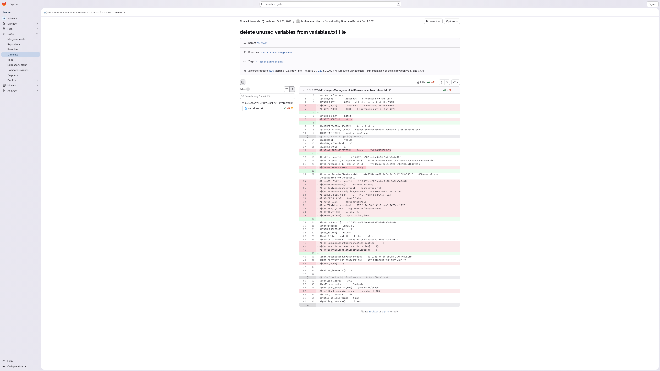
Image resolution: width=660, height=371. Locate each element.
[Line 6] (303, 116)
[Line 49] (303, 274)
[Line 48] (303, 270)
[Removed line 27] (303, 191)
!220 (320, 70)
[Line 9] (303, 130)
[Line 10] (303, 133)
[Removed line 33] (303, 212)
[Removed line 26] (303, 188)
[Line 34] (311, 270)
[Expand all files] (441, 82)
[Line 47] (303, 267)
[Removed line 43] (303, 250)
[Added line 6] (311, 123)
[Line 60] (303, 294)
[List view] (286, 89)
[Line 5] (311, 116)
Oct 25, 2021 (284, 21)
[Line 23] (303, 174)
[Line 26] (311, 229)
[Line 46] (311, 298)
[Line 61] (303, 298)
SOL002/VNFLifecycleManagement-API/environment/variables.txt (347, 90)
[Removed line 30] (303, 202)
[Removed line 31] (303, 205)
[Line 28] (311, 236)
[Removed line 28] (303, 195)
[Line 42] (311, 281)
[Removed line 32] (303, 209)
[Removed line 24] (303, 181)
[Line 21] (303, 164)
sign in (385, 311)
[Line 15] (303, 140)
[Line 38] (303, 233)
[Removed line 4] (303, 106)
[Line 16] (303, 143)
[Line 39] (303, 236)
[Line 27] (311, 233)
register (373, 311)
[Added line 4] (311, 112)
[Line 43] (311, 284)
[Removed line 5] (303, 109)
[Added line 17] (311, 154)
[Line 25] (311, 226)
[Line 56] (303, 281)
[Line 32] (311, 260)
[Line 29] (311, 239)
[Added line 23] (311, 219)
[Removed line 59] (303, 291)
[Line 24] (311, 222)
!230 (271, 70)
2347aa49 (261, 42)
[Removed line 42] (303, 246)
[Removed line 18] (303, 150)
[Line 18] (311, 157)
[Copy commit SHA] (263, 21)
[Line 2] (303, 99)
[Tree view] (292, 89)
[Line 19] (303, 157)
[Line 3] (303, 102)
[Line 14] (311, 140)
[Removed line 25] (303, 185)
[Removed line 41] (303, 243)
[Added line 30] (311, 253)
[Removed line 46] (303, 264)
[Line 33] (311, 267)
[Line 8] (303, 126)
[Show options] (456, 90)
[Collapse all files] (447, 82)
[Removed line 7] (303, 119)
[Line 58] (303, 288)
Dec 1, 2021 (368, 21)
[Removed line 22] (303, 167)
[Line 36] (303, 226)
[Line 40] (303, 239)
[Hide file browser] (242, 82)
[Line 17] (303, 147)
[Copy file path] (390, 90)
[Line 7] (311, 126)
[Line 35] (303, 222)
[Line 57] (303, 284)
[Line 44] (303, 257)
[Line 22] (311, 174)
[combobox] (455, 82)
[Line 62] (303, 301)
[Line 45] (303, 260)
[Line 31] (311, 257)
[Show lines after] (307, 305)
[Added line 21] (311, 171)
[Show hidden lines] (307, 136)
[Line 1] (303, 95)
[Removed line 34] (303, 215)
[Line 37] (303, 229)
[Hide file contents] (303, 90)
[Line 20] (303, 160)
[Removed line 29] (303, 198)
